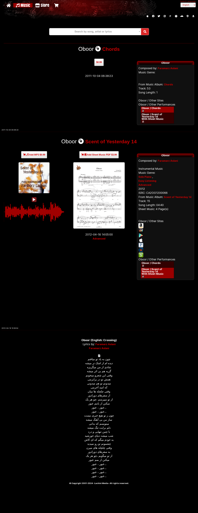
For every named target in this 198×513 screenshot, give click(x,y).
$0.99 (99, 62)
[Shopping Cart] (57, 5)
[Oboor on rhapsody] (165, 250)
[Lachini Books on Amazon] (193, 16)
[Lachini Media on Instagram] (164, 16)
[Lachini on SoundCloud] (181, 16)
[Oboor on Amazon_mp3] (165, 225)
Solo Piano (144, 176)
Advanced (99, 238)
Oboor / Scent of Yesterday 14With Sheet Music (153, 116)
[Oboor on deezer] (165, 230)
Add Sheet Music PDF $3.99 (101, 154)
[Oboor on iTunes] (165, 240)
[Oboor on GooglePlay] (165, 235)
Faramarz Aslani (168, 68)
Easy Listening (147, 180)
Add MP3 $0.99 (37, 154)
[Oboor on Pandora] (165, 245)
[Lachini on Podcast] (187, 16)
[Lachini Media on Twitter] (159, 16)
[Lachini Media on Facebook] (153, 16)
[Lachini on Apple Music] (147, 16)
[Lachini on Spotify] (176, 16)
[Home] (9, 5)
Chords (111, 49)
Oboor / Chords (151, 108)
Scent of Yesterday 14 (111, 141)
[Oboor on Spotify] (165, 254)
